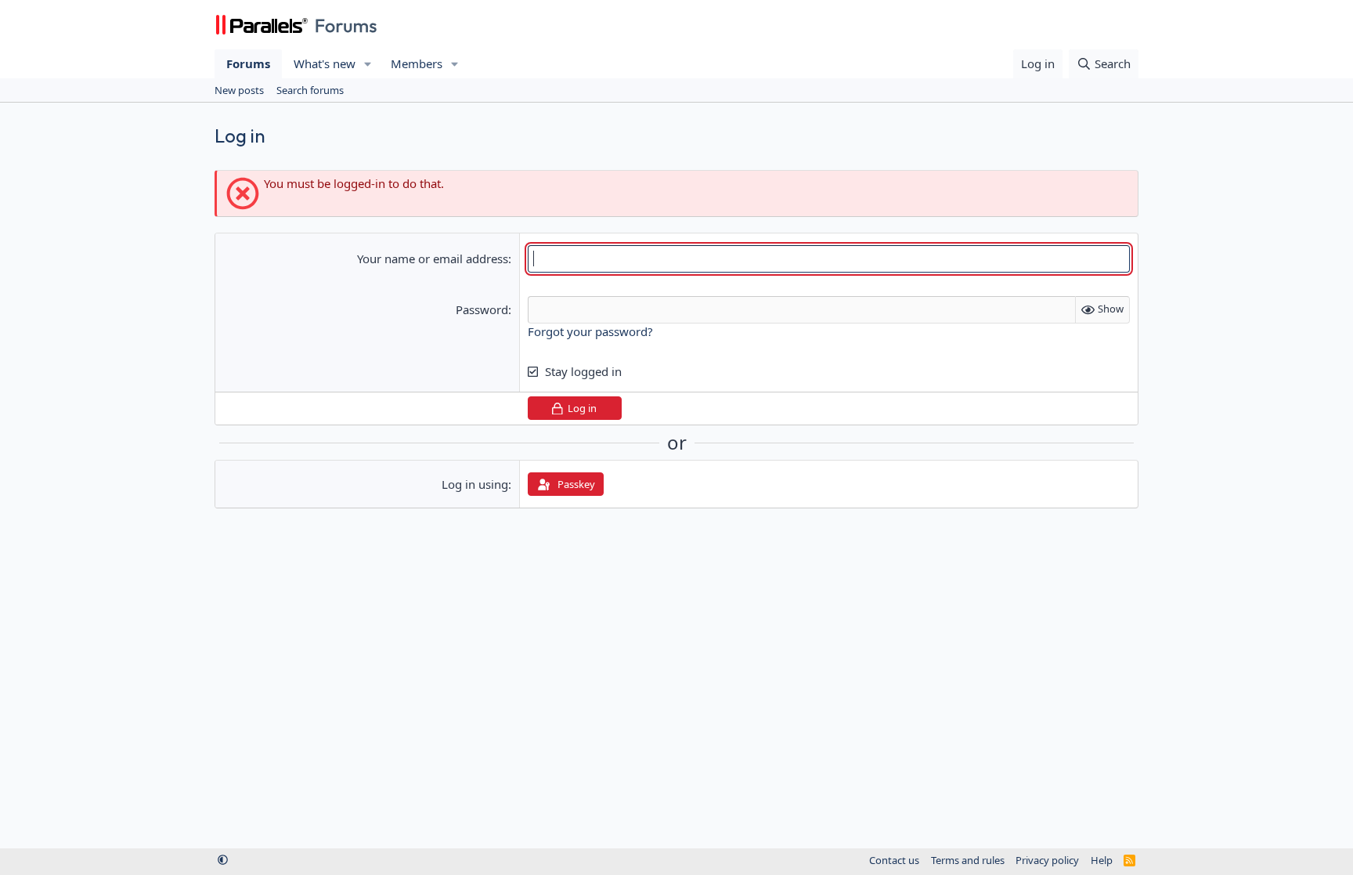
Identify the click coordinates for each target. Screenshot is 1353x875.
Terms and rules (968, 860)
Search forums (310, 90)
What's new (324, 63)
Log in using (475, 484)
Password (482, 309)
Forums (248, 63)
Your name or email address (432, 258)
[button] (368, 63)
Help (1102, 860)
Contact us (894, 860)
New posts (239, 90)
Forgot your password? (590, 331)
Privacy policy (1047, 860)
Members (416, 63)
